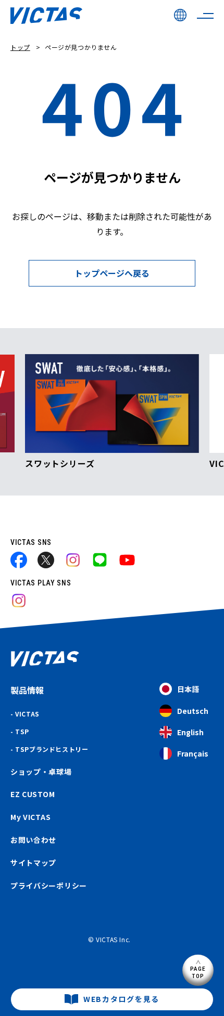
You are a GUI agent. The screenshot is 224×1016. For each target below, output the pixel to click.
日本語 (188, 689)
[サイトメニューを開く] (205, 15)
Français (192, 753)
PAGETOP (198, 972)
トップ (20, 47)
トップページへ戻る (112, 273)
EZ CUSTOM (32, 794)
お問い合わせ (33, 840)
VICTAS (27, 713)
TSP (22, 731)
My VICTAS (30, 817)
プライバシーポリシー (48, 885)
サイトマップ (33, 862)
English (190, 732)
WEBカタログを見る (121, 999)
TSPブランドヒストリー (51, 749)
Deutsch (192, 711)
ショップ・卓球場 (41, 771)
